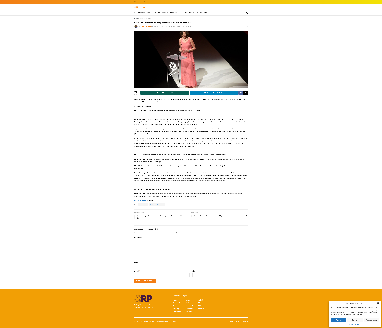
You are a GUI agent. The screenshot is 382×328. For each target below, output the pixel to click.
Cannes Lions (150, 18)
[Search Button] (247, 12)
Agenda (175, 300)
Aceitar (338, 320)
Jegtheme (173, 321)
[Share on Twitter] (245, 93)
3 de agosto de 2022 (160, 26)
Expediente (147, 2)
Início (135, 2)
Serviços (203, 13)
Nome (137, 262)
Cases (149, 13)
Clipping (176, 309)
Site (193, 271)
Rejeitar (354, 320)
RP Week (201, 306)
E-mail (137, 271)
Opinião (184, 13)
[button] (378, 303)
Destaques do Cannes (157, 205)
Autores (140, 2)
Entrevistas (174, 13)
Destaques (188, 26)
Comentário (139, 237)
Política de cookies (354, 324)
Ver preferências (371, 320)
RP (135, 13)
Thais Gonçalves (145, 26)
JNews (140, 321)
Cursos (188, 300)
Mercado (141, 13)
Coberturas (193, 13)
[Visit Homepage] (139, 7)
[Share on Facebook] (240, 93)
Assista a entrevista (140, 200)
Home (136, 18)
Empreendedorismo (161, 13)
